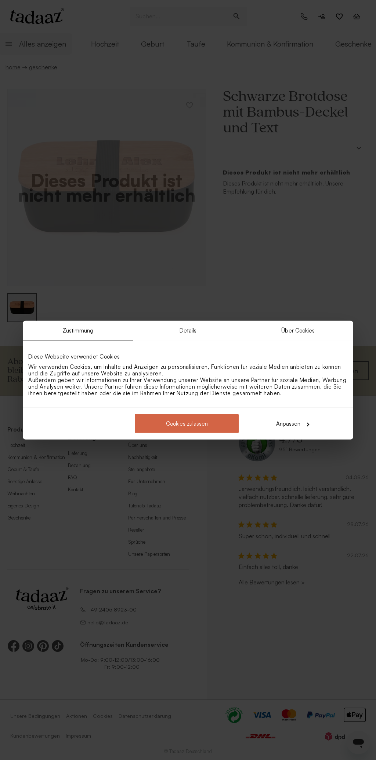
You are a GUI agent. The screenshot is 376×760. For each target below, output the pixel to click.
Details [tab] (188, 330)
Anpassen (288, 423)
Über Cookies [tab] (298, 330)
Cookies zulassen (187, 423)
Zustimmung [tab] (78, 330)
